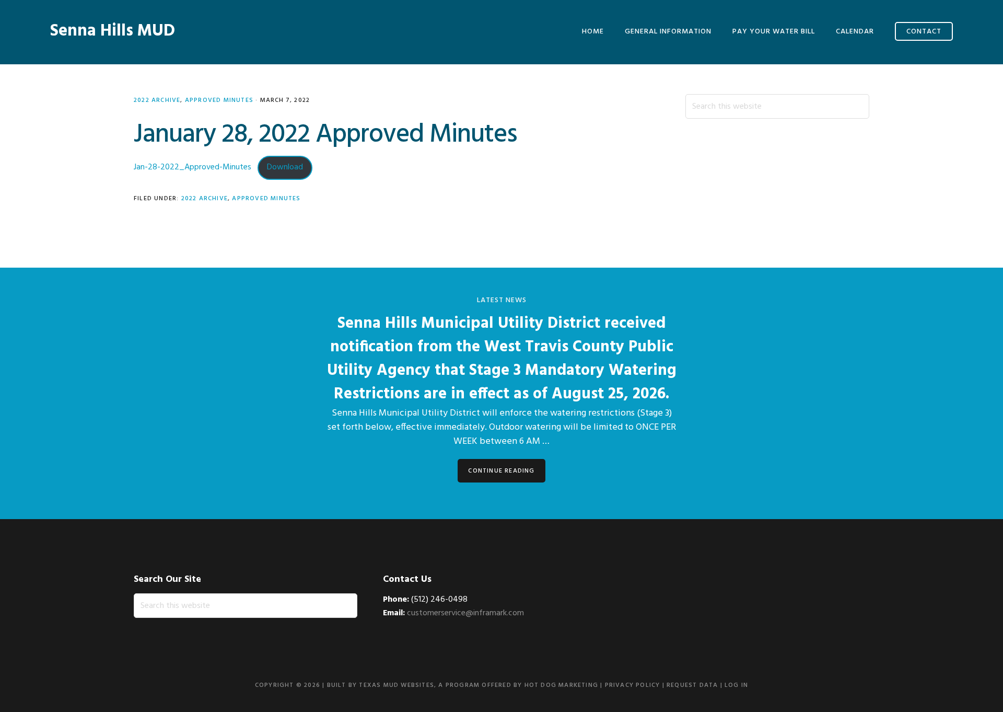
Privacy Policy (632, 685)
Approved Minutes (219, 100)
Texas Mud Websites (396, 685)
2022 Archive (157, 100)
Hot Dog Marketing (561, 685)
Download (285, 167)
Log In (736, 685)
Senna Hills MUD (112, 31)
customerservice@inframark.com (465, 613)
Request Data (692, 685)
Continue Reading (501, 471)
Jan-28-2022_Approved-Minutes (192, 167)
